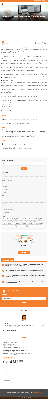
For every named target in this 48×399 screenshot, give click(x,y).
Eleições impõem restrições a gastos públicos (14, 144)
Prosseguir (25, 394)
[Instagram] (14, 358)
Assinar (24, 302)
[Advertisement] (24, 30)
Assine (40, 1)
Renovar (35, 1)
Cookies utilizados (25, 397)
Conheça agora (24, 252)
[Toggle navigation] (45, 3)
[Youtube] (6, 358)
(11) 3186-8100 (4, 1)
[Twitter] (9, 358)
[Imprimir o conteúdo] (35, 43)
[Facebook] (11, 358)
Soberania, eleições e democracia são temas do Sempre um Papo (19, 119)
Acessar (43, 1)
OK (24, 168)
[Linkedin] (4, 358)
